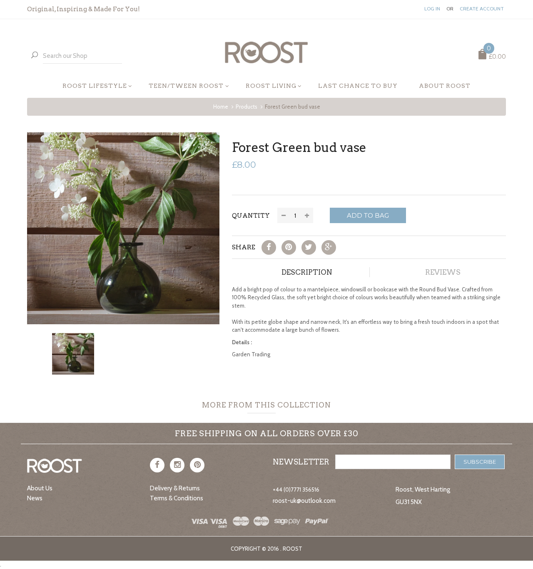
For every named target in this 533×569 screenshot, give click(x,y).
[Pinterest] (288, 247)
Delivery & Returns (175, 488)
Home (220, 106)
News (34, 498)
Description (306, 272)
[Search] (34, 55)
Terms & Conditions (176, 498)
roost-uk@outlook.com (304, 500)
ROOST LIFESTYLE (94, 85)
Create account (482, 8)
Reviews (443, 272)
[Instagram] (177, 465)
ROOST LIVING (271, 85)
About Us (39, 488)
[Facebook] (269, 247)
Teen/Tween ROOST (186, 85)
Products (246, 106)
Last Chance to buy (358, 85)
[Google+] (328, 247)
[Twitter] (308, 247)
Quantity (251, 215)
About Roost (445, 85)
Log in (432, 8)
